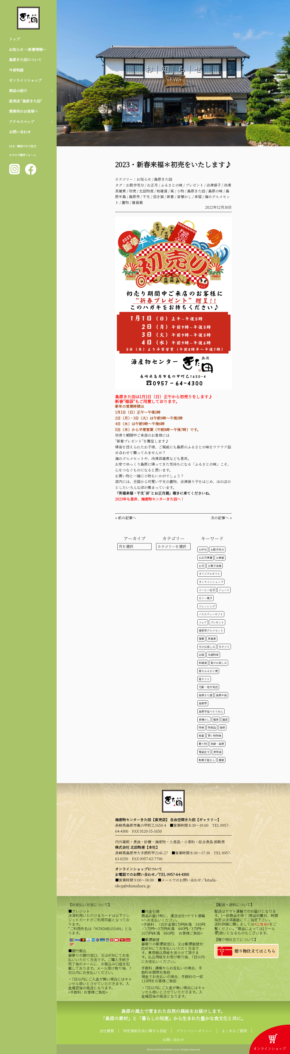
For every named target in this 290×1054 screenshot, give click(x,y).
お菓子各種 (214, 566)
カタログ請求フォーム (22, 155)
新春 (170, 196)
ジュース (224, 590)
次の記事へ (220, 517)
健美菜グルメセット (211, 630)
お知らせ (144, 179)
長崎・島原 (217, 744)
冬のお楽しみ (207, 647)
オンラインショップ (25, 80)
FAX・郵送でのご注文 (22, 146)
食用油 (217, 752)
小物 (180, 191)
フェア (203, 622)
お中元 (203, 549)
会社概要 (106, 1030)
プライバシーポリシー (194, 1030)
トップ (14, 39)
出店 (201, 654)
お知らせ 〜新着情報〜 (27, 49)
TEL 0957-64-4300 (174, 874)
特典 (201, 727)
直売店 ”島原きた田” (25, 101)
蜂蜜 (201, 735)
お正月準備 (205, 557)
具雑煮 (212, 638)
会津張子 (213, 185)
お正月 (152, 185)
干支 (146, 196)
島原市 (134, 196)
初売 (132, 191)
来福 (198, 196)
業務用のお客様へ (23, 111)
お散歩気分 (135, 185)
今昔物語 (16, 70)
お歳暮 (220, 557)
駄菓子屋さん (207, 760)
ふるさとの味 (172, 185)
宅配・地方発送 (208, 687)
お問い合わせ (20, 131)
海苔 (225, 719)
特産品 (212, 727)
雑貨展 (137, 202)
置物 (125, 202)
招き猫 (158, 196)
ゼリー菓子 (205, 598)
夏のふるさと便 (208, 671)
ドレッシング (207, 606)
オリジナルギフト (209, 574)
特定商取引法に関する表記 (145, 1030)
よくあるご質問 (234, 1030)
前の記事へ (127, 517)
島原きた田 (163, 179)
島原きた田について (25, 59)
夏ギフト (204, 679)
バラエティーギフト (211, 614)
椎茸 (216, 719)
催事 (201, 638)
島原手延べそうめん (211, 711)
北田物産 (146, 191)
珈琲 (222, 727)
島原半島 (221, 695)
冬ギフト (224, 647)
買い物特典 (214, 735)
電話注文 (204, 752)
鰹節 (221, 760)
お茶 (201, 566)
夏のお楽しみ (218, 663)
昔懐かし (184, 196)
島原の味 (215, 191)
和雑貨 (162, 191)
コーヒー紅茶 (207, 590)
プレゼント (194, 185)
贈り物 (203, 744)
